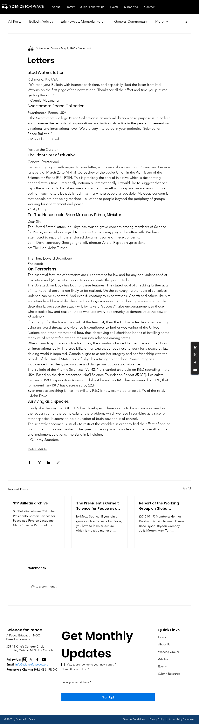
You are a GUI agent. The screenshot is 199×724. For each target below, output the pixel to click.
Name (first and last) (75, 669)
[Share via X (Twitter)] (39, 462)
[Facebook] (195, 362)
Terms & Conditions (134, 719)
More (159, 21)
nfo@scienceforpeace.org (32, 664)
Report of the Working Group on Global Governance (159, 506)
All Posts (14, 21)
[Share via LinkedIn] (48, 462)
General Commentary (131, 21)
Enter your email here (76, 682)
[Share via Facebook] (29, 462)
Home (162, 637)
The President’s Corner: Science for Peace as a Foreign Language (97, 506)
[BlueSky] (24, 659)
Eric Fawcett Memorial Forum (83, 21)
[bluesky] (195, 347)
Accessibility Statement (181, 719)
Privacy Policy (156, 719)
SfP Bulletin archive (30, 503)
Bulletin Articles (41, 21)
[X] (31, 659)
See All (186, 488)
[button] (56, 7)
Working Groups (168, 652)
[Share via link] (58, 462)
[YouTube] (195, 370)
